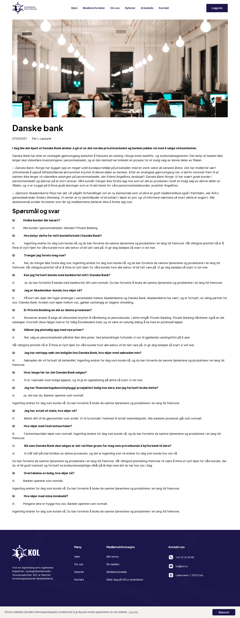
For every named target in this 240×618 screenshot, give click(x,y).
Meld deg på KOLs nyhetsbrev (124, 579)
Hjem (74, 8)
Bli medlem (112, 564)
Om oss (115, 8)
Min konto (112, 556)
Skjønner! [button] (223, 612)
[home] (24, 8)
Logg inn (217, 8)
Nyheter (130, 8)
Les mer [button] (133, 612)
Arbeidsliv (147, 8)
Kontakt (164, 8)
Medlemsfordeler (94, 8)
